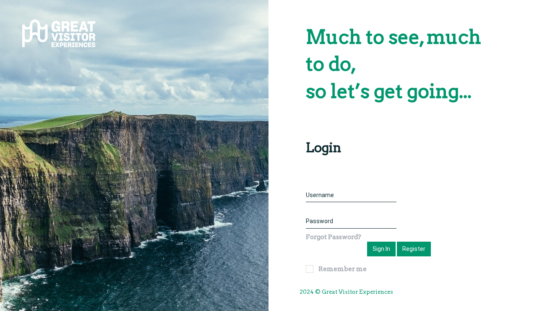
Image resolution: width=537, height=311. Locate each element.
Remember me (342, 269)
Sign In (381, 248)
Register (413, 248)
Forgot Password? (333, 237)
